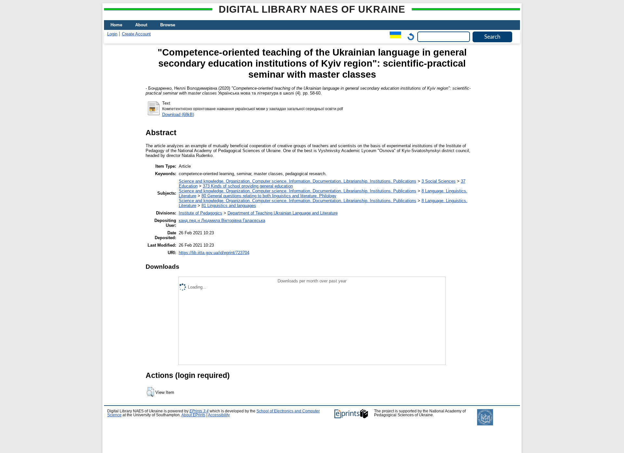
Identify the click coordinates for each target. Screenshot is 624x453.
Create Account (136, 34)
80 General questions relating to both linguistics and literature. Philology (269, 195)
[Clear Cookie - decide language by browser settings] (409, 36)
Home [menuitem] (116, 24)
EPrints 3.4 (199, 411)
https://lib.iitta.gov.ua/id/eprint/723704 (214, 252)
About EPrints (193, 415)
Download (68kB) (178, 114)
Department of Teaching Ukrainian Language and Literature (283, 213)
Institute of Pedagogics (200, 213)
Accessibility (219, 415)
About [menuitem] (141, 24)
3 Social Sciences (439, 181)
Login (112, 34)
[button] (150, 392)
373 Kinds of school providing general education (248, 186)
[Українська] (393, 36)
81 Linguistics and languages (229, 205)
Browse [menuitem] (167, 24)
